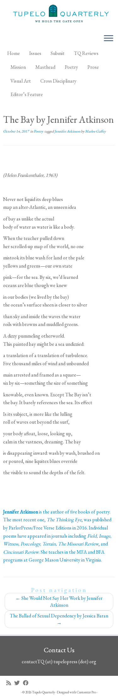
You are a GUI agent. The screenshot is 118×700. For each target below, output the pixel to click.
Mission (18, 67)
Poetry (71, 67)
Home (13, 53)
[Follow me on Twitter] (18, 683)
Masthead (45, 67)
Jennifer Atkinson (67, 131)
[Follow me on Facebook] (27, 683)
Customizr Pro (86, 692)
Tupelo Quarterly (43, 692)
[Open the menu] (108, 38)
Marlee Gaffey (95, 131)
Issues (35, 53)
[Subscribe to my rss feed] (10, 683)
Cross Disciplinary (58, 81)
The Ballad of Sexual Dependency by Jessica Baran (59, 619)
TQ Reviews (86, 53)
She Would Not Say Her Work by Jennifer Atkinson (59, 601)
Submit (58, 53)
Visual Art (20, 81)
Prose (93, 67)
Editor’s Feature (26, 94)
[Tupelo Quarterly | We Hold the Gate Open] (59, 14)
